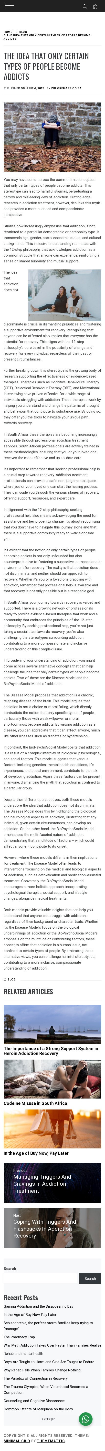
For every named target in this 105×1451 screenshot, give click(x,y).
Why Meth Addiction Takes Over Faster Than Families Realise (52, 1345)
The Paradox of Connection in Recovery (36, 1378)
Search (10, 1268)
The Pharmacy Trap (19, 1337)
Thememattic (51, 1441)
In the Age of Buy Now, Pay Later (36, 1153)
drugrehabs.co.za (66, 88)
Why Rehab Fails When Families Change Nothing (42, 1370)
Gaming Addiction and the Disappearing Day (38, 1306)
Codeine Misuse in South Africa (35, 1103)
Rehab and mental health (23, 1353)
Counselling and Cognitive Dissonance (34, 1401)
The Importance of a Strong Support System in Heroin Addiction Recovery (51, 1051)
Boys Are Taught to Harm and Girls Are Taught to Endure (49, 1362)
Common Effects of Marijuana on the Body (38, 1409)
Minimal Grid (17, 1441)
